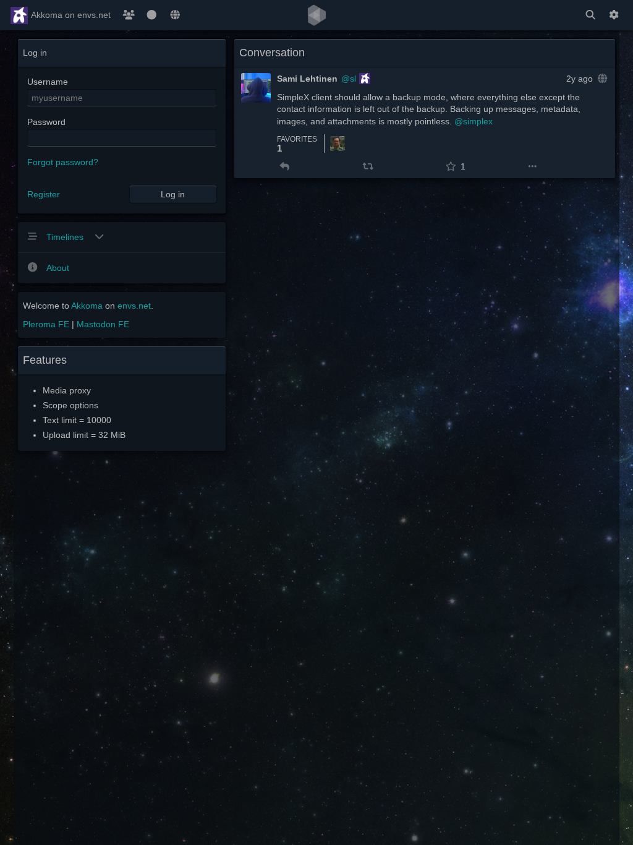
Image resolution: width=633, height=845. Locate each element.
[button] (285, 166)
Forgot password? (62, 162)
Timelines (66, 237)
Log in (173, 194)
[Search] (590, 15)
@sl (348, 79)
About (57, 268)
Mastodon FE (103, 324)
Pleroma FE (46, 324)
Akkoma (87, 306)
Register (43, 194)
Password (46, 122)
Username (47, 82)
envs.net (134, 306)
